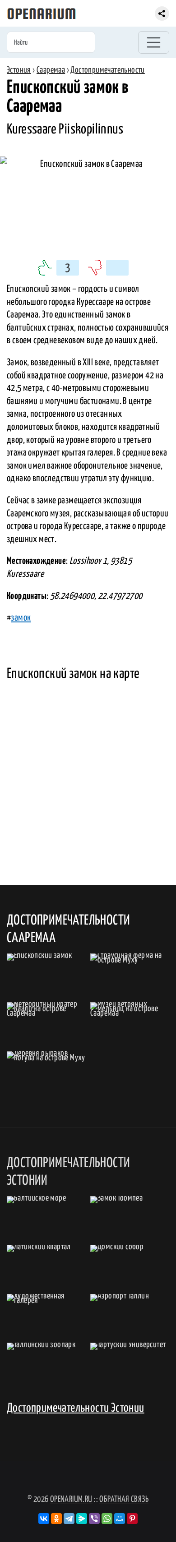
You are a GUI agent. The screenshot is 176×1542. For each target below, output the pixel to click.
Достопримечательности (107, 70)
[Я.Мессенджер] (81, 1518)
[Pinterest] (132, 1518)
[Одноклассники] (56, 1518)
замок (21, 617)
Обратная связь (123, 1499)
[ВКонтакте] (43, 1518)
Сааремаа (51, 70)
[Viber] (94, 1518)
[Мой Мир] (119, 1518)
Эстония (19, 70)
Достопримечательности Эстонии (75, 1408)
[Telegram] (69, 1518)
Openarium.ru (71, 1499)
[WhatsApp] (107, 1518)
